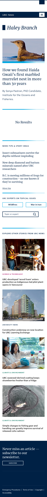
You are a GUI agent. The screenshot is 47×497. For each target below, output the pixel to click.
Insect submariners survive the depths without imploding (20, 154)
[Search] (34, 214)
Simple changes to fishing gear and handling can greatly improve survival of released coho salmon (22, 428)
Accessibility (7, 493)
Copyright (39, 490)
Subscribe (13, 463)
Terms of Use (28, 490)
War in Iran (36, 205)
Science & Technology (12, 274)
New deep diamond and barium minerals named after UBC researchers (20, 166)
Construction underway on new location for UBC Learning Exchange (22, 331)
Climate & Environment (13, 373)
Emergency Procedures (11, 490)
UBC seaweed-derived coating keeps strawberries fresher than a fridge (20, 379)
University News (10, 325)
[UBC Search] (42, 3)
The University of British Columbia (17, 5)
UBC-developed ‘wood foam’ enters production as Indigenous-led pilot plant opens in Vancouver (22, 282)
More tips (6, 188)
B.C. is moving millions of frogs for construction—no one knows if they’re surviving (23, 178)
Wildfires (12, 205)
